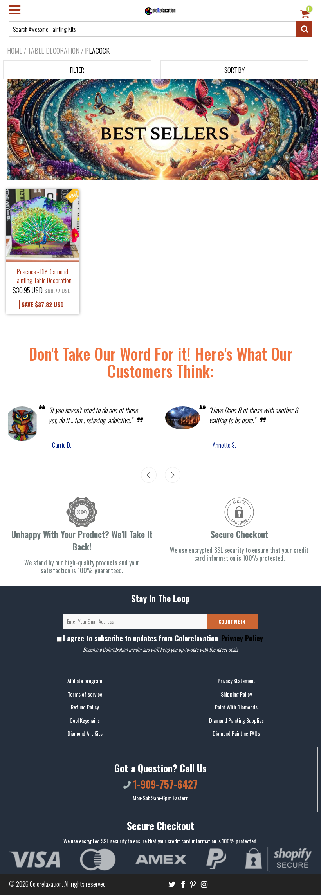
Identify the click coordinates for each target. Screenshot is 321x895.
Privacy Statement (236, 681)
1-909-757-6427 (164, 784)
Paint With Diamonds (236, 707)
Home (14, 50)
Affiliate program (84, 681)
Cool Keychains (85, 720)
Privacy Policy (241, 638)
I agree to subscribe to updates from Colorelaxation (163, 638)
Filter (77, 70)
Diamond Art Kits (85, 733)
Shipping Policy (236, 694)
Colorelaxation (46, 884)
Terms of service (85, 694)
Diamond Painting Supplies (236, 720)
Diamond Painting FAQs (236, 733)
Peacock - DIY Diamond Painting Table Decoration (43, 276)
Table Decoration (53, 50)
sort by (234, 70)
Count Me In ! (233, 621)
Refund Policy (85, 707)
